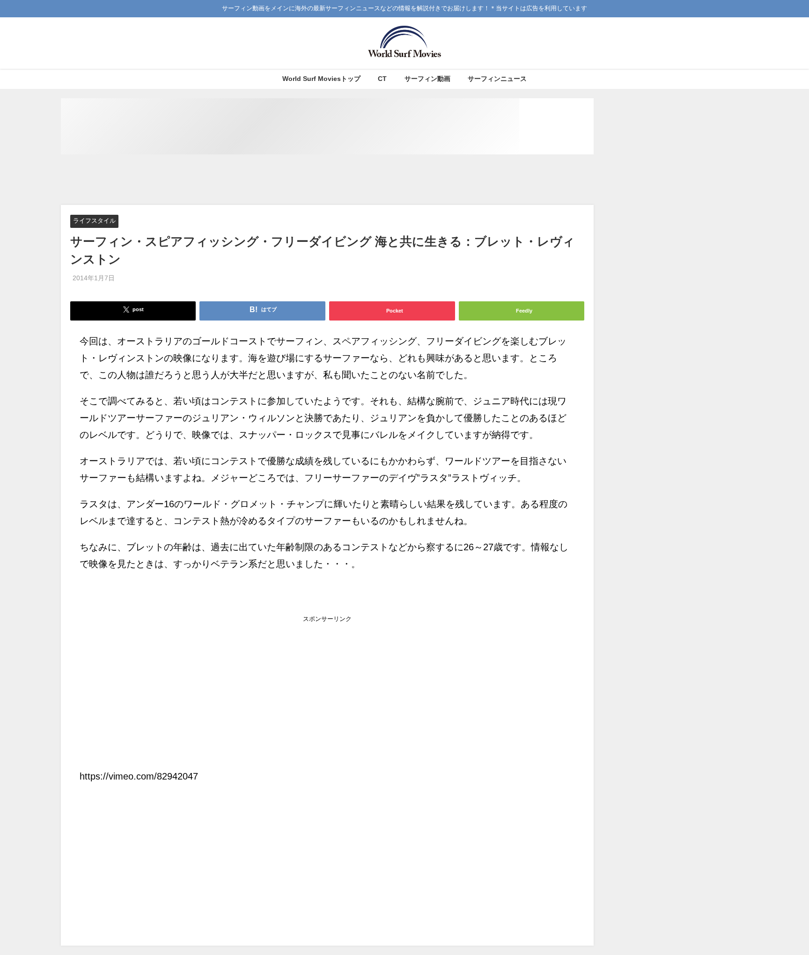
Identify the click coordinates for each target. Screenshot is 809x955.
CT (382, 78)
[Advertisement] (327, 180)
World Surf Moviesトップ (321, 78)
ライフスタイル (94, 221)
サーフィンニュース (497, 78)
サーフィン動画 (427, 78)
